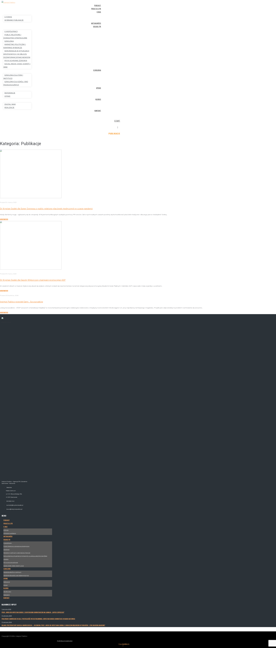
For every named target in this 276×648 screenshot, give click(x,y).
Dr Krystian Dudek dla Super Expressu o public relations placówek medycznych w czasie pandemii (46, 208)
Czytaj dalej (4, 219)
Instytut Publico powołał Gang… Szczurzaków (21, 301)
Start (117, 120)
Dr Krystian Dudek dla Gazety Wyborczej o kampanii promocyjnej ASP (33, 280)
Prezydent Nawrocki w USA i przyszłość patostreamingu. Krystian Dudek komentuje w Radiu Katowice (38, 619)
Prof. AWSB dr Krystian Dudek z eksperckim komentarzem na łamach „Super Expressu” (33, 612)
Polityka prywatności (64, 641)
